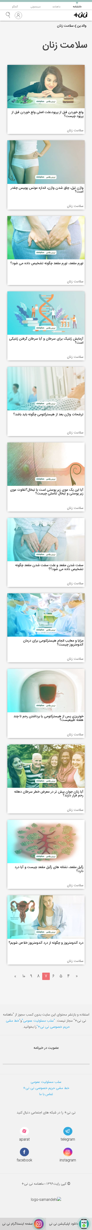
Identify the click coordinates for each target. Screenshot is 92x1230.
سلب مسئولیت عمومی (46, 1082)
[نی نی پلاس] (80, 15)
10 (23, 976)
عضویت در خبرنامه (46, 1048)
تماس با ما (46, 1094)
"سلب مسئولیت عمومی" (38, 1021)
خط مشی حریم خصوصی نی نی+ (46, 1088)
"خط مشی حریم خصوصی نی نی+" (38, 1024)
